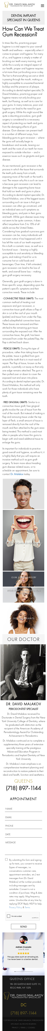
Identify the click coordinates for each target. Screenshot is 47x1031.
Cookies (31, 1027)
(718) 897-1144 (23, 788)
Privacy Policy (15, 907)
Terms (23, 1027)
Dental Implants (23, 618)
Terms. (27, 907)
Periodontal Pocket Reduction (24, 492)
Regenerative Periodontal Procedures (24, 592)
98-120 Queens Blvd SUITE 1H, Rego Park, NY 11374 (25, 985)
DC (23, 1005)
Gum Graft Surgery (23, 577)
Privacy (15, 1027)
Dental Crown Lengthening (24, 543)
